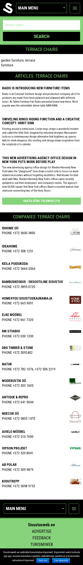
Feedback (41, 537)
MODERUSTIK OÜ (14, 381)
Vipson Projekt (14, 448)
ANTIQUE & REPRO (15, 397)
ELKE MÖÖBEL (12, 315)
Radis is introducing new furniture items (36, 88)
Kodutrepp (10, 481)
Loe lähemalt (61, 560)
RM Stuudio (11, 331)
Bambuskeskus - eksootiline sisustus (32, 282)
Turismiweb (41, 544)
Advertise (41, 531)
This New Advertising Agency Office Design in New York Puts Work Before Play (39, 160)
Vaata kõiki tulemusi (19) (41, 201)
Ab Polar (9, 465)
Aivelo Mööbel (13, 432)
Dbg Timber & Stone (17, 348)
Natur (7, 364)
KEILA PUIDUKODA (15, 264)
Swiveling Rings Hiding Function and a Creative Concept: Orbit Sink (41, 121)
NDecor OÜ (10, 413)
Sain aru (42, 560)
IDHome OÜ (10, 228)
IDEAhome (9, 246)
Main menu (28, 8)
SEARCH (41, 36)
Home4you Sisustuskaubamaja (27, 298)
